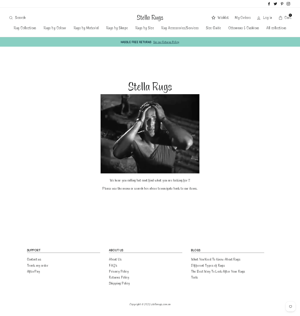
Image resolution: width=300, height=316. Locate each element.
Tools (194, 277)
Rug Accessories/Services (180, 27)
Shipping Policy (119, 283)
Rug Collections (25, 27)
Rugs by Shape (117, 27)
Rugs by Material (86, 27)
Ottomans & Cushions (243, 27)
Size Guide (213, 27)
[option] (150, 41)
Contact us (34, 259)
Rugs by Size (144, 27)
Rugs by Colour (54, 27)
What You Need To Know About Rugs (216, 259)
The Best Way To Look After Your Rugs (218, 271)
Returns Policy (119, 277)
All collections (276, 27)
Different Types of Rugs (208, 265)
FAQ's (113, 265)
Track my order (37, 265)
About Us (115, 259)
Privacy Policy (119, 271)
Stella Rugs (150, 17)
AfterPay (33, 271)
